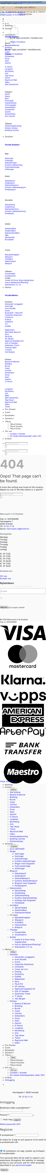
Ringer (7, 153)
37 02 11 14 (9, 526)
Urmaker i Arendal (17, 434)
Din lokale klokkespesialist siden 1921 (25, 436)
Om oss (3, 576)
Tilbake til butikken (18, 42)
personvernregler (23, 1165)
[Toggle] (13, 787)
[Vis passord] (33, 1115)
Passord (4, 1115)
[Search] (6, 446)
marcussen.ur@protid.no (18, 528)
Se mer (20, 3)
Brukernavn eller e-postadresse (15, 1107)
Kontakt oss (5, 578)
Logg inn (17, 1120)
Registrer (4, 1170)
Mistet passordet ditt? (10, 1124)
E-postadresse (7, 1135)
